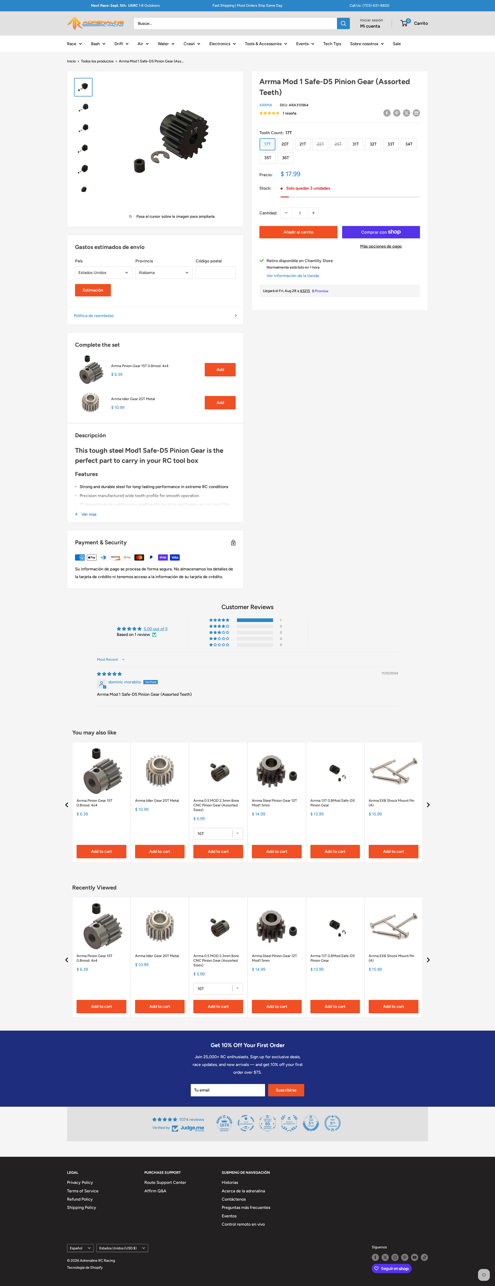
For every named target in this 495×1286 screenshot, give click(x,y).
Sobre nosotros (364, 43)
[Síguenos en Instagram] (395, 1257)
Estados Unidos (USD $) (118, 1248)
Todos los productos (97, 61)
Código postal (209, 260)
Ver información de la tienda (293, 275)
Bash (95, 43)
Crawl (189, 43)
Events (302, 43)
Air (140, 43)
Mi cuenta (370, 26)
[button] (219, 620)
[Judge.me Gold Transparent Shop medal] (246, 1123)
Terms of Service (82, 1190)
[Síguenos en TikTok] (424, 1257)
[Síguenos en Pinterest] (404, 1257)
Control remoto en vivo (243, 1224)
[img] (109, 674)
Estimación (93, 290)
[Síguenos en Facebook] (375, 1257)
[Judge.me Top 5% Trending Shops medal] (332, 1123)
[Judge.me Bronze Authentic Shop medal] (289, 1123)
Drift (118, 43)
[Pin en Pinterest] (396, 113)
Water (163, 43)
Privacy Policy (80, 1182)
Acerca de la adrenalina (243, 1190)
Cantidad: (268, 213)
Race (71, 43)
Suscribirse (286, 1090)
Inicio (71, 61)
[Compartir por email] (416, 113)
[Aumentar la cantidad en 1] (313, 212)
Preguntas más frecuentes (246, 1207)
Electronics (219, 43)
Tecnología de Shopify (85, 1267)
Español (76, 1248)
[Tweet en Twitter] (406, 113)
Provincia (144, 260)
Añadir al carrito (298, 231)
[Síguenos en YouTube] (414, 1257)
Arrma (265, 105)
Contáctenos (234, 1199)
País (78, 260)
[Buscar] (343, 23)
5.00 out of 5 (156, 628)
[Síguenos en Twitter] (385, 1257)
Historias (230, 1182)
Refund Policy (80, 1199)
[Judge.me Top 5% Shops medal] (311, 1123)
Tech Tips (332, 43)
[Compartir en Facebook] (387, 113)
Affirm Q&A (155, 1190)
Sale (397, 43)
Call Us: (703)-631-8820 (369, 5)
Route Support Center (165, 1182)
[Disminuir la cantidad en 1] (286, 212)
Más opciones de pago (381, 246)
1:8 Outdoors (125, 5)
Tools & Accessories (263, 43)
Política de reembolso (94, 315)
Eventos (229, 1216)
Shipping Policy (81, 1207)
